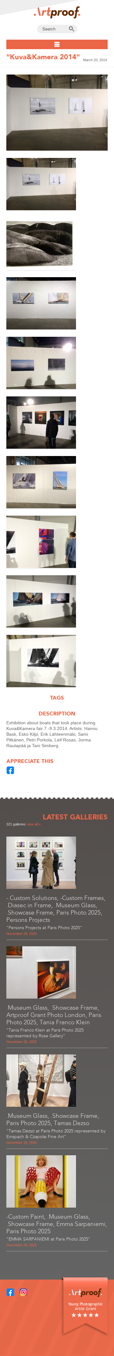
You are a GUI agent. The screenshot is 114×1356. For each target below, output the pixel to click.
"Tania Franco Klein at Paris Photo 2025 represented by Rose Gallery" (45, 1033)
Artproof (57, 12)
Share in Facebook (10, 770)
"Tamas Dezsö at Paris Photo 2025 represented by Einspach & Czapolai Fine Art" (55, 1133)
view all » (34, 824)
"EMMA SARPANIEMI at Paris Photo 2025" (48, 1239)
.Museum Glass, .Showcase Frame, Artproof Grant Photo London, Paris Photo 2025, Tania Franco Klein (53, 1015)
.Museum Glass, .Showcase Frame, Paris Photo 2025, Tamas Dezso (52, 1119)
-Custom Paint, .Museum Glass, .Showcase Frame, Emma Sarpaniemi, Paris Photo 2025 (56, 1224)
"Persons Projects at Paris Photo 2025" (44, 927)
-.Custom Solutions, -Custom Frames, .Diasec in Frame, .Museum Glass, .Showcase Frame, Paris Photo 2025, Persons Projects (55, 908)
